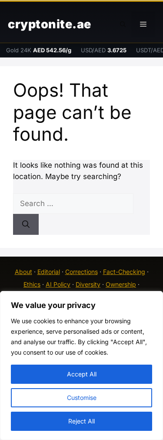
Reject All (81, 421)
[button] (123, 24)
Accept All (81, 374)
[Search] (26, 224)
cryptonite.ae (49, 24)
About (23, 271)
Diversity (88, 284)
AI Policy (58, 284)
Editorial (48, 271)
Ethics (31, 284)
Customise (81, 397)
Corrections (81, 271)
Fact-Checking (124, 271)
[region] (81, 365)
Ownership (121, 284)
